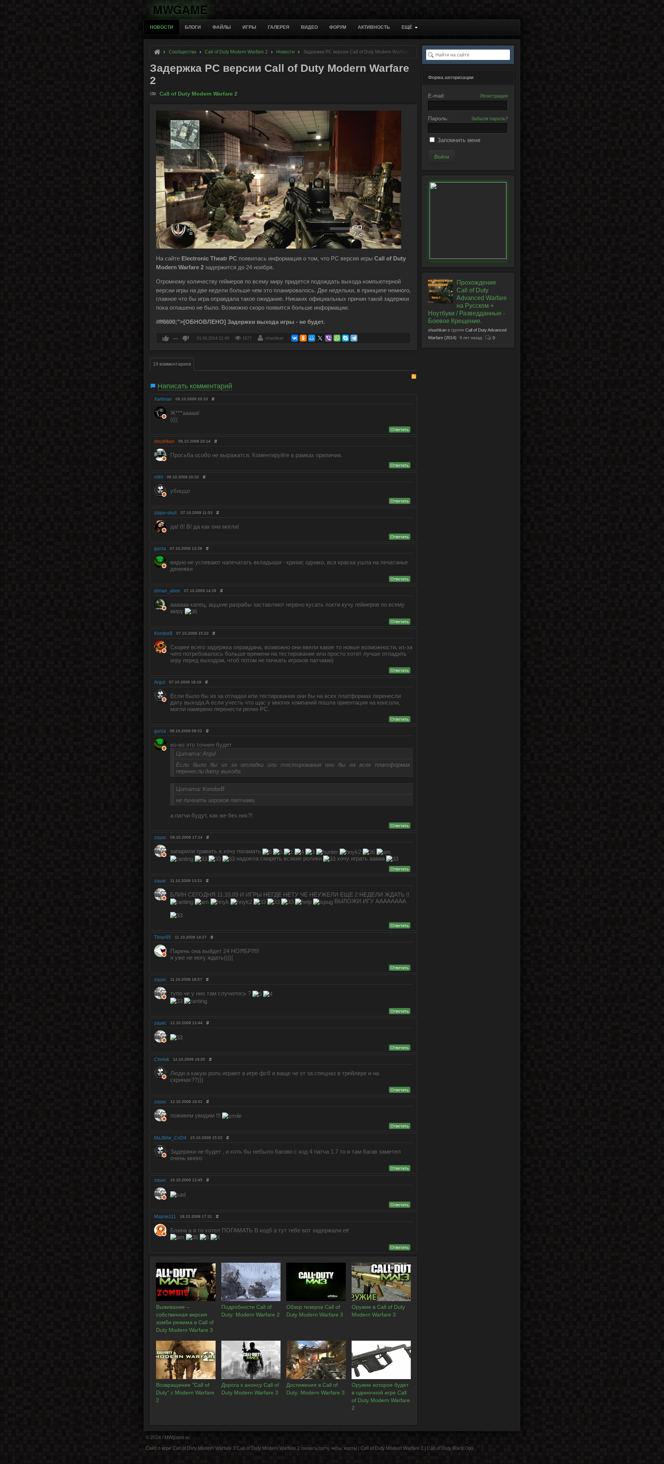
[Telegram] (353, 338)
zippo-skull (165, 513)
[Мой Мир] (311, 338)
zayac (160, 837)
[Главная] (157, 52)
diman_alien (167, 591)
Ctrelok (161, 1059)
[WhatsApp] (337, 338)
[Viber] (328, 338)
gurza (160, 548)
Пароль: (438, 118)
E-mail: (436, 96)
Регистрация (494, 96)
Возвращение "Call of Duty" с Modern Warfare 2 (185, 1392)
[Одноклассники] (303, 338)
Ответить (399, 429)
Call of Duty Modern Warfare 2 (198, 94)
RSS (414, 376)
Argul (159, 682)
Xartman (163, 399)
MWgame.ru (177, 1437)
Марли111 (165, 1216)
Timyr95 (162, 937)
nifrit (158, 477)
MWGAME (180, 8)
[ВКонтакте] (294, 338)
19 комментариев (172, 364)
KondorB (163, 633)
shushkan (274, 338)
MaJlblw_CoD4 (170, 1138)
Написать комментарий (195, 386)
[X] (320, 338)
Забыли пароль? (489, 118)
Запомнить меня (458, 140)
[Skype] (345, 338)
